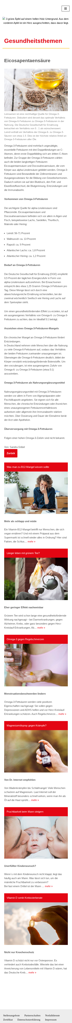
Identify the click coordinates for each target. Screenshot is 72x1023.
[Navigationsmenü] (65, 18)
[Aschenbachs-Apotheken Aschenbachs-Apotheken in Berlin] (13, 18)
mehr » (31, 561)
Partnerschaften (32, 1015)
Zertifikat (8, 1019)
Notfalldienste (52, 1015)
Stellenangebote (11, 1015)
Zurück (11, 473)
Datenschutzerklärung (28, 1019)
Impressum (51, 1019)
